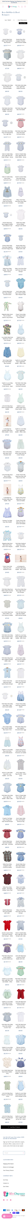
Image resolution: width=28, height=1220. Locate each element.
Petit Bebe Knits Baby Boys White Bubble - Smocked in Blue (20, 64)
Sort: (6, 20)
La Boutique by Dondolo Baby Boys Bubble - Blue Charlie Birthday (20, 569)
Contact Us (6, 1183)
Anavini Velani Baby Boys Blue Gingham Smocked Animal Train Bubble (20, 843)
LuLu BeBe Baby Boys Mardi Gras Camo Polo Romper (7, 338)
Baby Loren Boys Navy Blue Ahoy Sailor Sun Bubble (20, 201)
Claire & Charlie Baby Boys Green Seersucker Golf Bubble (7, 179)
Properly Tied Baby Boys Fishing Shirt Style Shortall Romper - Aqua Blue (7, 821)
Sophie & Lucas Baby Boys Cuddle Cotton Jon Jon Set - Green (20, 1117)
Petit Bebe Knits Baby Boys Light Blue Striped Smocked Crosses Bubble (20, 87)
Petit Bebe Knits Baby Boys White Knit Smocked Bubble (7, 86)
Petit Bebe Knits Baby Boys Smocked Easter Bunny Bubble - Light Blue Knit (7, 637)
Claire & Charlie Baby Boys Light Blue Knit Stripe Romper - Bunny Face (7, 156)
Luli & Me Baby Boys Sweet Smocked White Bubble (7, 407)
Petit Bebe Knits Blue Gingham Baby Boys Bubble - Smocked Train (7, 110)
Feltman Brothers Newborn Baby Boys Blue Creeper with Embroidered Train (20, 1050)
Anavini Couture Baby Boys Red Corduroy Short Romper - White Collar (7, 935)
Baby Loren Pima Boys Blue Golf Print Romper (21, 911)
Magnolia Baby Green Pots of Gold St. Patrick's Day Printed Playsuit (7, 317)
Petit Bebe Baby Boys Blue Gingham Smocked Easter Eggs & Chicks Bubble (20, 729)
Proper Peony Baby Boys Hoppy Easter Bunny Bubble (21, 316)
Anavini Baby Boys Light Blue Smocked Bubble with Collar (21, 247)
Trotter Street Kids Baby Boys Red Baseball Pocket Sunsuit (7, 569)
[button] (3, 6)
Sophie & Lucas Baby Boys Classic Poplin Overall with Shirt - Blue (7, 1050)
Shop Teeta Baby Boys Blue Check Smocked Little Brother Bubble (7, 454)
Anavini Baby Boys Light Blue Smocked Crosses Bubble (7, 64)
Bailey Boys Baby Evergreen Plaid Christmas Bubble (7, 865)
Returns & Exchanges (8, 1167)
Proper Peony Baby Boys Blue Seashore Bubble (21, 705)
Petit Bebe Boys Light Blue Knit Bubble (20, 108)
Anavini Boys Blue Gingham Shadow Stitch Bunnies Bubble (20, 41)
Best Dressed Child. (15, 1215)
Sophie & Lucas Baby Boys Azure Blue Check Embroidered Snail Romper (7, 752)
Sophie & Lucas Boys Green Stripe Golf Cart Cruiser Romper (20, 453)
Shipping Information (8, 1164)
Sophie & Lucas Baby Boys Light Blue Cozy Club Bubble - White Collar (7, 981)
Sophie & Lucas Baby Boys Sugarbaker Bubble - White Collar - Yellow (20, 362)
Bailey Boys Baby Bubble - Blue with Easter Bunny (7, 270)
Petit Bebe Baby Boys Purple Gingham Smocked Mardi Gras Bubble (7, 958)
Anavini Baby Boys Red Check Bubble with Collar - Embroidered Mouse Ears (7, 913)
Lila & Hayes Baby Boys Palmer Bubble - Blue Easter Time (7, 728)
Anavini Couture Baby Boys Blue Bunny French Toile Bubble (20, 178)
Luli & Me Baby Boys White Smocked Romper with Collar (20, 1026)
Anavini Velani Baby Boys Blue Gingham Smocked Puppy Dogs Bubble (7, 248)
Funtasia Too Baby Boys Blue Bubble (7, 521)
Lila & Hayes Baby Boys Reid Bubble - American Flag (21, 820)
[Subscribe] (23, 1153)
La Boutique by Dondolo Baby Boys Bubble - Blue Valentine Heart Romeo (7, 500)
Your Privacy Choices (8, 1170)
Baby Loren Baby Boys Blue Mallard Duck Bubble (20, 888)
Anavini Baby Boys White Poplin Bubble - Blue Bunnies (7, 41)
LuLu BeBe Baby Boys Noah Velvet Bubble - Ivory (7, 1072)
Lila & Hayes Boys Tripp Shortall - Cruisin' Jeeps (20, 774)
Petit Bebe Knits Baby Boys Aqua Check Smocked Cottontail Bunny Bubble (20, 385)
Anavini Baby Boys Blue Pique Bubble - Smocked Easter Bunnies (7, 294)
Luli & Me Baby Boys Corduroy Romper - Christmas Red (20, 1003)
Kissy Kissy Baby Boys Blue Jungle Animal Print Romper (20, 590)
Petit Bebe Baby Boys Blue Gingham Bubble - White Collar (7, 659)
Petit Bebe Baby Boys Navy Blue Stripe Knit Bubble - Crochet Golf (20, 1072)
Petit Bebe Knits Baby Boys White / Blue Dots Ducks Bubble (7, 705)
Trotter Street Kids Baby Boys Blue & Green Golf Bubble (20, 522)
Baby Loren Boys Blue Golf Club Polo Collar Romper (20, 270)
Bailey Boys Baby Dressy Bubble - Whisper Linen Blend (21, 224)
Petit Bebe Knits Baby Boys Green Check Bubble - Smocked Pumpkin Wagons (20, 981)
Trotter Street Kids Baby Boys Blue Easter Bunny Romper (7, 682)
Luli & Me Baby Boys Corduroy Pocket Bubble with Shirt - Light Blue (20, 958)
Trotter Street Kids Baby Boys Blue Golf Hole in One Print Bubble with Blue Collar (20, 478)
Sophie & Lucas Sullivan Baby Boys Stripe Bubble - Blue (21, 338)
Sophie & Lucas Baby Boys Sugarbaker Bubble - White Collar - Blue (20, 431)
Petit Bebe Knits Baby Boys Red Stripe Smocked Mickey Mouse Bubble (20, 133)
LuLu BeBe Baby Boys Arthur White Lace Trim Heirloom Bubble (7, 613)
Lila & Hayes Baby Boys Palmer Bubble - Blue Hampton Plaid (20, 293)
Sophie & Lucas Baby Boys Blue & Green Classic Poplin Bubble (7, 1003)
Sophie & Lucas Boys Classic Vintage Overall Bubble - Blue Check (20, 636)
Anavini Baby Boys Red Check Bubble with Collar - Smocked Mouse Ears (7, 843)
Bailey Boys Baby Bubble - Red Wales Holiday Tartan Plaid (7, 888)
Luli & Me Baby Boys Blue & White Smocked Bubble (7, 476)
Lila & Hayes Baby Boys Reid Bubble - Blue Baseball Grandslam (7, 362)
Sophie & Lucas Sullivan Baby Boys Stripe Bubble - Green (20, 407)
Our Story (5, 1180)
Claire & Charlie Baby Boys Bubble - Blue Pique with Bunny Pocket (20, 798)
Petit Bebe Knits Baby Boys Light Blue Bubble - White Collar (7, 797)
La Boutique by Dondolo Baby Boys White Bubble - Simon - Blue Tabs (7, 431)
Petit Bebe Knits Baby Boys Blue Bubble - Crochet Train (7, 1026)
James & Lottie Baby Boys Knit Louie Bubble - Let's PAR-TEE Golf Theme (7, 775)
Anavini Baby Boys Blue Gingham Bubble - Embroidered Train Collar (7, 225)
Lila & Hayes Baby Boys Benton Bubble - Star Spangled (20, 659)
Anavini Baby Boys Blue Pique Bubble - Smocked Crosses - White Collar (21, 866)
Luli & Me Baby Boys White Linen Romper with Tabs (20, 682)
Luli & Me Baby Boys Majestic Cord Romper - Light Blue (7, 1117)
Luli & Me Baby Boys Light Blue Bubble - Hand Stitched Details (20, 613)
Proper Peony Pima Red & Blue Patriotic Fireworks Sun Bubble (20, 751)
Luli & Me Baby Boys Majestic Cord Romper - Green (7, 1094)
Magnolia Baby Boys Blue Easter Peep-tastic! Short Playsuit (7, 545)
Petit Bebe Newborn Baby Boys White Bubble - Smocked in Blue (21, 546)
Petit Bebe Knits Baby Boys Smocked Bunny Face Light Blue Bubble (7, 133)
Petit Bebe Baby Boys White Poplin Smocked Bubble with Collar (7, 590)
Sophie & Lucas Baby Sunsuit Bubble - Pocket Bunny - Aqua (7, 384)
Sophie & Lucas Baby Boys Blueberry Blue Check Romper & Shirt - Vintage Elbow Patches (20, 1096)
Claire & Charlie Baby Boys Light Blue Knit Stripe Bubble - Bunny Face (20, 156)
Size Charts (6, 1186)
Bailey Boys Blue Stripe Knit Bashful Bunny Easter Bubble (7, 201)
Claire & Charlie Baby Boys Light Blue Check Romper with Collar (20, 934)
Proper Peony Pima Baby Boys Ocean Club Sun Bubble (21, 499)
